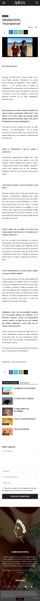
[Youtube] (31, 587)
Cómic (4, 403)
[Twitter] (26, 587)
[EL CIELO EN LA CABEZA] (7, 401)
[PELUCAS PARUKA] (7, 431)
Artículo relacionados (10, 383)
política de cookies (21, 595)
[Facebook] (8, 587)
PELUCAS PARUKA (21, 429)
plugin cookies (35, 597)
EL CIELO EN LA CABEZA (24, 398)
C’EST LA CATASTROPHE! (24, 419)
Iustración (5, 16)
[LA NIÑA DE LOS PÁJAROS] (7, 391)
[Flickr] (14, 587)
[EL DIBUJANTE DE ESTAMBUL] (7, 412)
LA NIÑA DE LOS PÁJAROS (25, 388)
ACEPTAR (20, 599)
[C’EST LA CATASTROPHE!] (7, 421)
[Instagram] (20, 587)
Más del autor (24, 383)
